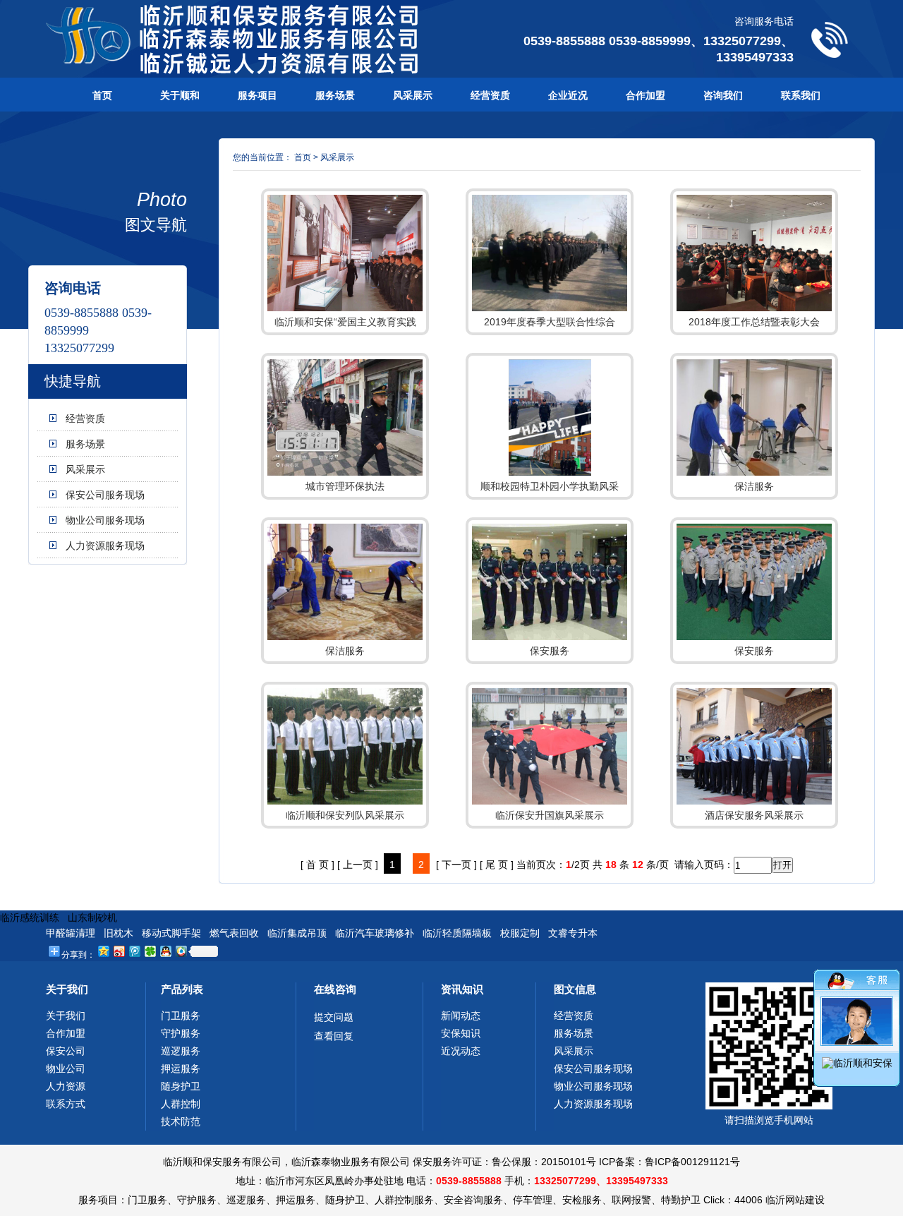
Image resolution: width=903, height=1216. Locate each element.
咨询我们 (723, 95)
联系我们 (800, 95)
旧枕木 (118, 933)
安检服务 (582, 1199)
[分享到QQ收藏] (180, 951)
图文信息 (575, 989)
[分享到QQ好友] (165, 951)
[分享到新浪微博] (118, 951)
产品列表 (182, 989)
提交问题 (333, 1017)
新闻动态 (460, 1015)
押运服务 (180, 1068)
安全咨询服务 (473, 1199)
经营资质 (490, 95)
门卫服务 (180, 1015)
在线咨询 (335, 989)
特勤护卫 (681, 1199)
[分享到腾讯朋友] (149, 951)
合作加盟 (645, 95)
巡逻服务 (180, 1051)
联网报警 (631, 1199)
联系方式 (65, 1103)
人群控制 (180, 1103)
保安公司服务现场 (105, 494)
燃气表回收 (234, 933)
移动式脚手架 (171, 933)
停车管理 (532, 1199)
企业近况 (568, 95)
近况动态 (460, 1051)
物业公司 (65, 1068)
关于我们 (67, 989)
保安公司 (65, 1051)
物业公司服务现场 (105, 520)
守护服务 (180, 1033)
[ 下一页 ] (456, 864)
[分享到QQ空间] (103, 951)
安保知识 (460, 1033)
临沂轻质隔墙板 (457, 933)
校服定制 (520, 933)
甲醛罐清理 (70, 933)
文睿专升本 (573, 933)
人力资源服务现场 (105, 545)
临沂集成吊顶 (297, 933)
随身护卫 (180, 1086)
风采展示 (412, 95)
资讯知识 (462, 989)
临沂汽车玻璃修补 (374, 933)
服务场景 (335, 95)
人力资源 (65, 1086)
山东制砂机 (92, 917)
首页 (102, 95)
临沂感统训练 (29, 917)
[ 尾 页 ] (497, 864)
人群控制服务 (404, 1199)
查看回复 (333, 1036)
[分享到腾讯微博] (134, 951)
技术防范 (180, 1121)
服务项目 (257, 95)
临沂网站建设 (795, 1199)
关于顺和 (180, 95)
